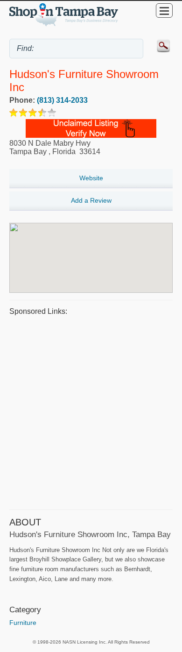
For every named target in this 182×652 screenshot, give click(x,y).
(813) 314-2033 (62, 100)
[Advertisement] (91, 411)
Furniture (22, 622)
